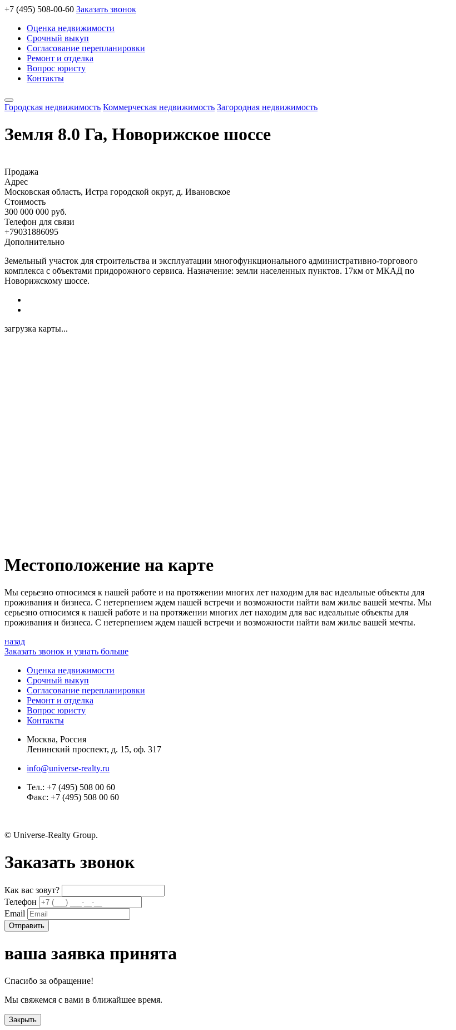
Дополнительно (34, 242)
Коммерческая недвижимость (159, 107)
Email (15, 913)
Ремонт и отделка (60, 58)
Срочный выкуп (58, 38)
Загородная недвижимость (267, 107)
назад (14, 641)
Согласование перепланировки (86, 48)
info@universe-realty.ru (68, 768)
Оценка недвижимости (71, 28)
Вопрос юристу (56, 68)
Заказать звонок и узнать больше (66, 651)
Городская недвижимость (52, 107)
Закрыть (23, 1020)
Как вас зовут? (33, 890)
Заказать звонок (106, 9)
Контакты (45, 78)
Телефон (21, 901)
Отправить (26, 925)
